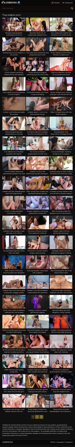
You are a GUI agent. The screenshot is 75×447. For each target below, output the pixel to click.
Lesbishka (11, 2)
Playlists (56, 3)
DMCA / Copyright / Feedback (61, 442)
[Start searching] (72, 8)
